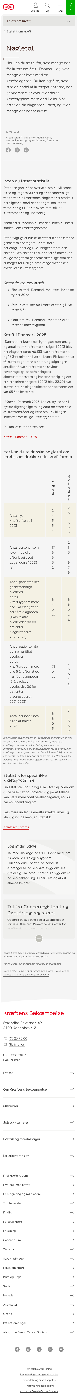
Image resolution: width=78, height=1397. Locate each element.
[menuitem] (35, 7)
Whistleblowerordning (39, 1368)
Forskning (9, 1230)
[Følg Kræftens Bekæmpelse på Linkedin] (50, 1350)
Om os (7, 1313)
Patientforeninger (14, 1323)
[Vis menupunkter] (39, 21)
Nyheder (8, 1295)
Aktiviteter (10, 1304)
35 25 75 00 (18, 1038)
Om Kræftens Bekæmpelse (25, 1089)
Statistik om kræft (19, 31)
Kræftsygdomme (16, 827)
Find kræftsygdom (15, 1175)
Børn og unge (12, 1277)
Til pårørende (12, 1203)
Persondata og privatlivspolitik (39, 1380)
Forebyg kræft (12, 1221)
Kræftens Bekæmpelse (33, 1012)
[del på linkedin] (26, 150)
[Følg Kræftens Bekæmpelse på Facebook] (17, 1350)
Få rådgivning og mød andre (22, 1194)
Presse (8, 1073)
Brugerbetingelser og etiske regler (39, 1374)
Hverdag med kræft (16, 1184)
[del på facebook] (8, 150)
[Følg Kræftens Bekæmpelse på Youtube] (61, 1350)
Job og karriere (15, 1122)
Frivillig (7, 1212)
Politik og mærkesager (21, 1139)
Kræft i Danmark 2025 (20, 437)
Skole (6, 1286)
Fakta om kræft (13, 1267)
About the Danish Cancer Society (25, 1332)
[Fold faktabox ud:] (39, 939)
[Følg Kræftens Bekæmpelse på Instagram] (28, 1350)
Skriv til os (17, 1044)
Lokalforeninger (16, 1156)
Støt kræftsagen (14, 1258)
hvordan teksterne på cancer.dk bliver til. (26, 974)
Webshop (9, 1249)
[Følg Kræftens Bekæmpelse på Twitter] (39, 1350)
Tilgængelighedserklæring (39, 1385)
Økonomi (10, 1106)
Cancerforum (12, 1240)
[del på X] (17, 150)
